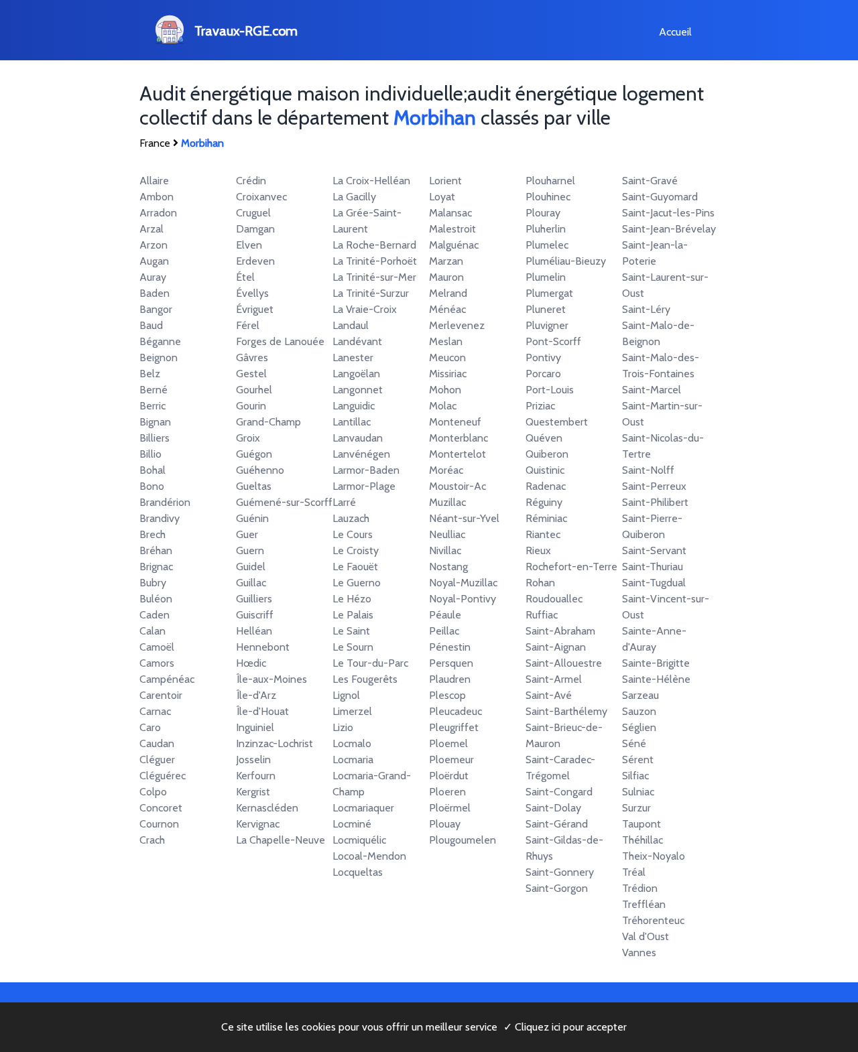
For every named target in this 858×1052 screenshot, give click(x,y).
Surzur (636, 807)
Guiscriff (254, 614)
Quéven (544, 438)
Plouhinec (548, 196)
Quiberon (547, 454)
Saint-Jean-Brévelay (669, 228)
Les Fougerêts (364, 679)
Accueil (675, 31)
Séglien (639, 727)
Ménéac (447, 309)
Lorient (445, 180)
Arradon (158, 212)
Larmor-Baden (366, 470)
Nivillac (445, 550)
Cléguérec (162, 775)
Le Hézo (351, 598)
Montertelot (457, 454)
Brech (152, 534)
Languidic (353, 405)
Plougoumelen (462, 840)
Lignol (346, 695)
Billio (150, 454)
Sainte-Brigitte (656, 663)
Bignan (155, 421)
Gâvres (252, 357)
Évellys (252, 293)
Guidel (250, 566)
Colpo (153, 791)
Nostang (448, 566)
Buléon (155, 598)
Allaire (154, 180)
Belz (149, 373)
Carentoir (160, 695)
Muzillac (447, 502)
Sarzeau (640, 695)
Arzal (151, 228)
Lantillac (351, 421)
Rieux (538, 550)
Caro (150, 727)
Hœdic (251, 663)
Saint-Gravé (650, 180)
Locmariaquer (363, 807)
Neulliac (447, 534)
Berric (152, 405)
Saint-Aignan (556, 647)
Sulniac (638, 791)
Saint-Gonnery (560, 872)
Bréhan (155, 550)
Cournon (159, 823)
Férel (247, 325)
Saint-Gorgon (557, 888)
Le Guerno (356, 582)
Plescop (447, 695)
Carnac (155, 711)
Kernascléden (267, 807)
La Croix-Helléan (371, 180)
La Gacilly (354, 196)
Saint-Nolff (648, 470)
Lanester (352, 357)
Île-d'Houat (262, 711)
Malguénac (454, 245)
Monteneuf (455, 421)
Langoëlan (356, 373)
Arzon (153, 245)
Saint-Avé (549, 695)
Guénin (252, 518)
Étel (245, 277)
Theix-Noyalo (653, 856)
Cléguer (157, 759)
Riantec (543, 534)
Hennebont (263, 647)
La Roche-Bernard (374, 245)
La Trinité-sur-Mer (374, 277)
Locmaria (352, 759)
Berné (153, 389)
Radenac (546, 486)
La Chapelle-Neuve (280, 840)
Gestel (251, 373)
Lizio (342, 727)
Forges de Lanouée (280, 341)
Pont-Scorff (553, 341)
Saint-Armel (554, 679)
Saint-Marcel (651, 389)
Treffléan (644, 904)
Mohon (445, 389)
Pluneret (546, 309)
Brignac (156, 566)
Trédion (640, 888)
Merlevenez (457, 325)
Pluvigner (547, 325)
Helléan (254, 630)
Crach (152, 840)
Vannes (639, 952)
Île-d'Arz (256, 695)
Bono (151, 486)
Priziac (540, 405)
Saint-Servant (654, 550)
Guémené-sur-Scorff (284, 502)
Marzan (446, 261)
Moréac (446, 470)
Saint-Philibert (655, 502)
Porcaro (543, 373)
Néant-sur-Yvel (464, 518)
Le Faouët (355, 566)
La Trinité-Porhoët (374, 261)
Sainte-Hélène (656, 679)
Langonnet (357, 389)
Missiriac (448, 373)
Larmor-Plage (363, 486)
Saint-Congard (559, 791)
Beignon (158, 357)
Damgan (255, 228)
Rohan (540, 582)
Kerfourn (255, 775)
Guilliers (254, 598)
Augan (154, 261)
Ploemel (448, 743)
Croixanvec (261, 196)
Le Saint (351, 630)
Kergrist (253, 791)
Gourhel (254, 389)
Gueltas (253, 486)
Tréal (634, 872)
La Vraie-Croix (364, 309)
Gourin (251, 405)
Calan (152, 630)
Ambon (156, 196)
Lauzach (350, 518)
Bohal (152, 470)
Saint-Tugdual (654, 582)
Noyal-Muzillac (463, 582)
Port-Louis (550, 389)
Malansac (450, 212)
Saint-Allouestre (564, 663)
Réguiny (544, 502)
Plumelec (547, 245)
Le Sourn (352, 647)
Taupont (641, 823)
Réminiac (546, 518)
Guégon (254, 454)
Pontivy (543, 357)
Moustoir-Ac (457, 486)
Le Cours (352, 534)
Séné (634, 743)
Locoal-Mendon (369, 856)
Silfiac (635, 775)
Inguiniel (255, 727)
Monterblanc (458, 438)
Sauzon (639, 711)
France (154, 143)
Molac (442, 405)
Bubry (152, 582)
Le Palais (352, 614)
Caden (154, 614)
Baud (151, 325)
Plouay (445, 823)
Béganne (160, 341)
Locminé (351, 823)
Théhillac (642, 840)
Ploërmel (450, 807)
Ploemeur (451, 759)
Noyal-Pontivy (462, 598)
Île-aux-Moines (271, 679)
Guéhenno (260, 470)
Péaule (445, 614)
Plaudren (450, 679)
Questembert (557, 421)
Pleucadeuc (455, 711)
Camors (156, 663)
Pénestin (450, 647)
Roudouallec (554, 598)
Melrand (448, 293)
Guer (247, 534)
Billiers (154, 438)
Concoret (160, 807)
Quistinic (545, 470)
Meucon (447, 357)
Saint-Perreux (654, 486)
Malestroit (452, 228)
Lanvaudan (357, 438)
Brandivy (159, 518)
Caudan (156, 743)
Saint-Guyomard (660, 196)
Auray (152, 277)
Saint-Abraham (560, 630)
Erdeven (255, 261)
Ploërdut (449, 775)
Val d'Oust (645, 936)
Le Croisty (355, 550)
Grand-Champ (268, 421)
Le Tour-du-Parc (370, 663)
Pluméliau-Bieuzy (566, 261)
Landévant (357, 341)
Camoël (156, 647)
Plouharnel (550, 180)
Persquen (451, 663)
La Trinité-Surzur (370, 293)
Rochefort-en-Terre (571, 566)
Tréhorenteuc (653, 920)
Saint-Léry (646, 309)
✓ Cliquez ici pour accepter (565, 1027)
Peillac (444, 630)
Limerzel (352, 711)
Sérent (638, 759)
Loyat (442, 196)
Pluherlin (546, 228)
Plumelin (546, 277)
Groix (248, 438)
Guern (250, 550)
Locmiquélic (359, 840)
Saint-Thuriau (652, 566)
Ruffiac (542, 614)
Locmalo (351, 743)
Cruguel (253, 212)
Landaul (350, 325)
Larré (344, 502)
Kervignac (258, 823)
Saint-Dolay (553, 807)
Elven (249, 245)
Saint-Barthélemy (566, 711)
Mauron (446, 277)
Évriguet (254, 309)
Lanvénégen (361, 454)
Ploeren (447, 791)
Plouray (543, 212)
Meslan (446, 341)
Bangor (155, 309)
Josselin (253, 759)
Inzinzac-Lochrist (274, 743)
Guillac (251, 582)
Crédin (251, 180)
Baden (154, 293)
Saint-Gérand (557, 823)
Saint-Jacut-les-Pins (668, 212)
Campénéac (166, 679)
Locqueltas (357, 872)
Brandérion (164, 502)
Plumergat (549, 293)
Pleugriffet (454, 727)
